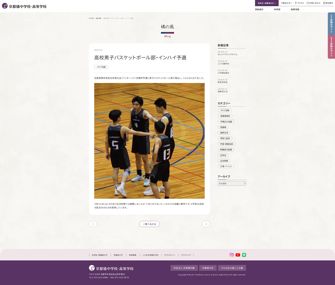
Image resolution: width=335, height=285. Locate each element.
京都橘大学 (208, 267)
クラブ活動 (101, 66)
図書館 (223, 127)
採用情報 (132, 255)
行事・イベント (226, 166)
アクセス (300, 3)
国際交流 (224, 132)
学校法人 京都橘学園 (184, 267)
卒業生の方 (118, 255)
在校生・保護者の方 (99, 255)
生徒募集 (224, 160)
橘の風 (98, 18)
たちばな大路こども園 (232, 267)
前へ (93, 224)
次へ (206, 224)
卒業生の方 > (286, 3)
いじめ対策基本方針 (151, 255)
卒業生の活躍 (226, 121)
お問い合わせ (315, 3)
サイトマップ (186, 255)
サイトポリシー (170, 255)
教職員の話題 (226, 149)
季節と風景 (225, 138)
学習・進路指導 (226, 143)
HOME (91, 18)
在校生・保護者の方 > (267, 3)
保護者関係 (225, 115)
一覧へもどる (149, 224)
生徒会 (223, 155)
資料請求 (329, 3)
